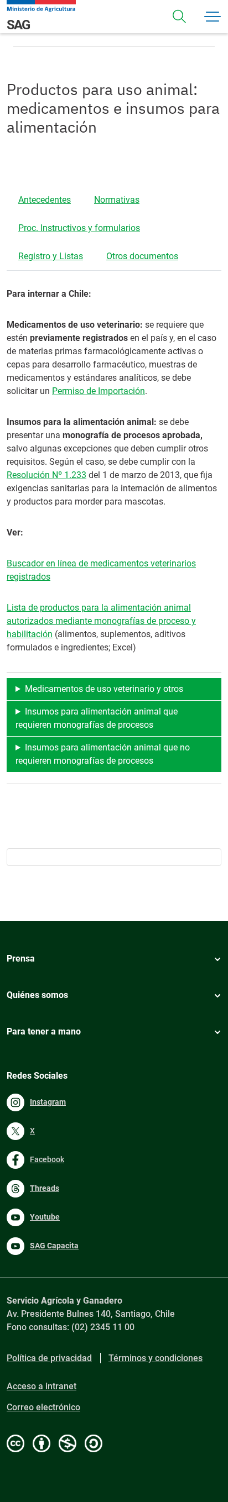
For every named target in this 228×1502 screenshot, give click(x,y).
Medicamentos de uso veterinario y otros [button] (104, 689)
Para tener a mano (44, 1031)
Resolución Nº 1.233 (46, 475)
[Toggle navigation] (179, 16)
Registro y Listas (50, 256)
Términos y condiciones (155, 1358)
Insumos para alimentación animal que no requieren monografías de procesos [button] (102, 754)
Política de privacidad (49, 1358)
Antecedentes (44, 200)
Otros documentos (142, 256)
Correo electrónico (43, 1407)
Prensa (21, 958)
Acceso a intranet (41, 1386)
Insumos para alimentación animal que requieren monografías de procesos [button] (96, 718)
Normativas (116, 200)
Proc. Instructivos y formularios (79, 228)
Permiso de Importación (98, 391)
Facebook (47, 1159)
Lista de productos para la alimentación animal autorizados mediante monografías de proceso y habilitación (101, 620)
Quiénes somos (37, 995)
